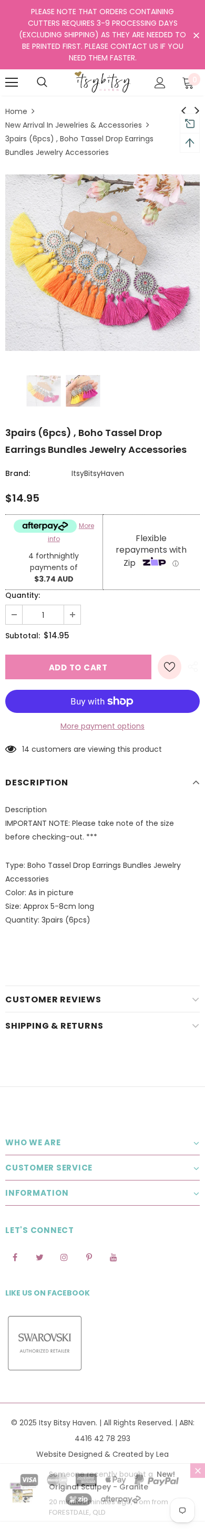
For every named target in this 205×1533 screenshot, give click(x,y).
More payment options (102, 726)
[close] (196, 35)
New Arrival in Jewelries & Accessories (73, 125)
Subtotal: (22, 635)
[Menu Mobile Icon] (11, 82)
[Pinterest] (88, 1256)
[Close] (197, 1480)
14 (25, 749)
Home (16, 111)
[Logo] (102, 82)
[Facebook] (14, 1256)
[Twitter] (39, 1256)
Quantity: (22, 595)
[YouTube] (113, 1256)
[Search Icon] (42, 82)
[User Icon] (160, 82)
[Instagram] (64, 1256)
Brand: (17, 473)
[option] (102, 262)
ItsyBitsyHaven (97, 473)
